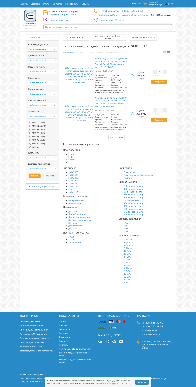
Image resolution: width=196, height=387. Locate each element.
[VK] (100, 342)
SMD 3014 (73, 180)
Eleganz (114, 78)
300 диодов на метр (133, 197)
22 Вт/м (127, 276)
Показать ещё (116, 137)
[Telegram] (114, 342)
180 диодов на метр (133, 194)
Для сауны (73, 228)
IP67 (126, 228)
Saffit (70, 156)
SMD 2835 (73, 177)
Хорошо (142, 382)
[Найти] (169, 26)
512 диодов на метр (133, 211)
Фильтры (35, 37)
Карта (145, 347)
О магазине (64, 337)
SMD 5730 (73, 186)
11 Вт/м (127, 256)
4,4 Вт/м (128, 268)
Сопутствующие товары (42, 186)
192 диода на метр (133, 206)
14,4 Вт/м (128, 242)
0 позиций (156, 3)
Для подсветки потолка (79, 217)
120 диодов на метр (133, 189)
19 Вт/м (127, 279)
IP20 (126, 225)
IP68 (126, 231)
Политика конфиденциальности (75, 348)
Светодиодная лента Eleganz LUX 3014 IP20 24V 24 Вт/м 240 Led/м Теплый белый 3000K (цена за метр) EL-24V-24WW (111, 102)
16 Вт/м (127, 265)
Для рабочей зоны (77, 214)
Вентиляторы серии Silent (32, 342)
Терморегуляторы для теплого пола (37, 350)
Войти (171, 3)
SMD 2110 (73, 192)
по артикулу (112, 52)
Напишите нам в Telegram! (111, 20)
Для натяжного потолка (79, 220)
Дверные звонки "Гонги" (32, 346)
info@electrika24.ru (108, 14)
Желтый (128, 177)
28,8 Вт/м (128, 245)
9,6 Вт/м (128, 248)
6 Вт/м (127, 262)
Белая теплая (130, 172)
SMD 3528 (73, 172)
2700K (71, 239)
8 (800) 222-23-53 (132, 11)
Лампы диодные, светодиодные (36, 338)
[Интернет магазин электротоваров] (30, 17)
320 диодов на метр (133, 209)
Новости (63, 325)
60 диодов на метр (133, 191)
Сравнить (132, 75)
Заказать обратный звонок (135, 14)
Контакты (63, 344)
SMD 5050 (73, 175)
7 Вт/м (127, 282)
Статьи (62, 321)
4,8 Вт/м (128, 239)
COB (70, 189)
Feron (71, 154)
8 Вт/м (127, 271)
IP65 (126, 222)
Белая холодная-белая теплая (138, 175)
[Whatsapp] (107, 342)
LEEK (70, 162)
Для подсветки (75, 225)
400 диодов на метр (133, 203)
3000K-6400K (74, 242)
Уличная (72, 222)
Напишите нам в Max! (59, 20)
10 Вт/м (127, 253)
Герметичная (74, 203)
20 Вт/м (127, 259)
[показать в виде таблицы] (168, 52)
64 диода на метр (132, 200)
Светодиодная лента (30, 321)
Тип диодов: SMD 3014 (141, 37)
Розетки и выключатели (32, 325)
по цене (84, 52)
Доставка (63, 333)
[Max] (121, 342)
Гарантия (63, 341)
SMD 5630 (73, 183)
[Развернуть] (66, 37)
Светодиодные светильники (34, 329)
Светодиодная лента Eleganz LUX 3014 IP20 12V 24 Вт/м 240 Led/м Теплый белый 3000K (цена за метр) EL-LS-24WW (111, 62)
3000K (71, 236)
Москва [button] (137, 3)
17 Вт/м (127, 274)
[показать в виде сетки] (165, 52)
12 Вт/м (127, 251)
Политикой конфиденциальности (111, 383)
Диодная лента (77, 37)
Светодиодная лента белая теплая (107, 37)
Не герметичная (76, 200)
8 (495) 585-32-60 (109, 11)
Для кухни (73, 211)
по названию (97, 52)
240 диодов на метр (133, 186)
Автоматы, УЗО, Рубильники (34, 333)
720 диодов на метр (133, 214)
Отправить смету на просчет (63, 14)
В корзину (159, 81)
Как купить (64, 329)
